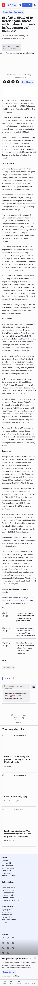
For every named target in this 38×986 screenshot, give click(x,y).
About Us (5, 861)
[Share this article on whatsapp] (13, 81)
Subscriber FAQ (8, 893)
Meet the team (8, 868)
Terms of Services (9, 876)
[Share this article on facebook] (4, 81)
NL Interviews (7, 917)
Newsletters (7, 915)
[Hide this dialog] (35, 957)
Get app (13, 5)
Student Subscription (10, 900)
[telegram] (3, 948)
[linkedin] (8, 948)
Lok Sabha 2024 (8, 667)
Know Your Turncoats (10, 149)
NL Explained (7, 866)
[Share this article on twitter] (9, 81)
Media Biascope (8, 912)
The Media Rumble (10, 920)
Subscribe (27, 5)
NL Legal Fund (8, 890)
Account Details (8, 888)
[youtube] (13, 938)
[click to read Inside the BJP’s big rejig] (19, 783)
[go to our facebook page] (3, 938)
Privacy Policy (7, 873)
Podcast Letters (8, 898)
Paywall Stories (8, 895)
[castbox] (3, 953)
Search (27, 983)
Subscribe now (9, 972)
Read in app (27, 82)
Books (4, 922)
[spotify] (13, 948)
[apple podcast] (13, 943)
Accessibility (7, 863)
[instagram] (3, 943)
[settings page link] (19, 5)
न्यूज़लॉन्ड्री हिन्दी (7, 910)
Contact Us (6, 871)
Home (4, 982)
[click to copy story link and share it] (17, 81)
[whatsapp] (8, 953)
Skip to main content (12, 14)
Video (11, 982)
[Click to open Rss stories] (8, 943)
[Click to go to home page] (3, 5)
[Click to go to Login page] (35, 5)
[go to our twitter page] (8, 938)
